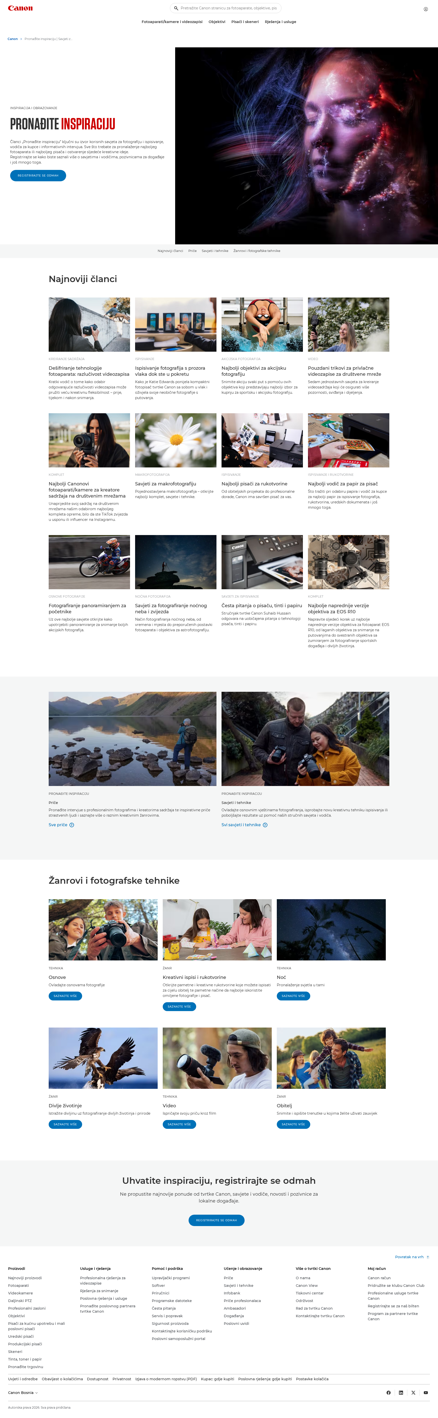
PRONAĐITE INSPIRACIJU (69, 794)
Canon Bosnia (21, 1392)
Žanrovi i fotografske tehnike (256, 251)
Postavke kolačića (312, 1379)
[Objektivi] (227, 22)
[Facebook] (389, 1393)
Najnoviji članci (170, 251)
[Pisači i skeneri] (261, 22)
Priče (192, 251)
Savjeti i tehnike (215, 251)
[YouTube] (426, 1393)
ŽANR (167, 968)
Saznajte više (65, 996)
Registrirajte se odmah (38, 175)
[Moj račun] (426, 9)
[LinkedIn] (401, 1393)
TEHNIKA (56, 968)
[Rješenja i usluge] (298, 22)
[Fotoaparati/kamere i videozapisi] (205, 22)
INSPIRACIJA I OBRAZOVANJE (33, 108)
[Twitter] (413, 1393)
